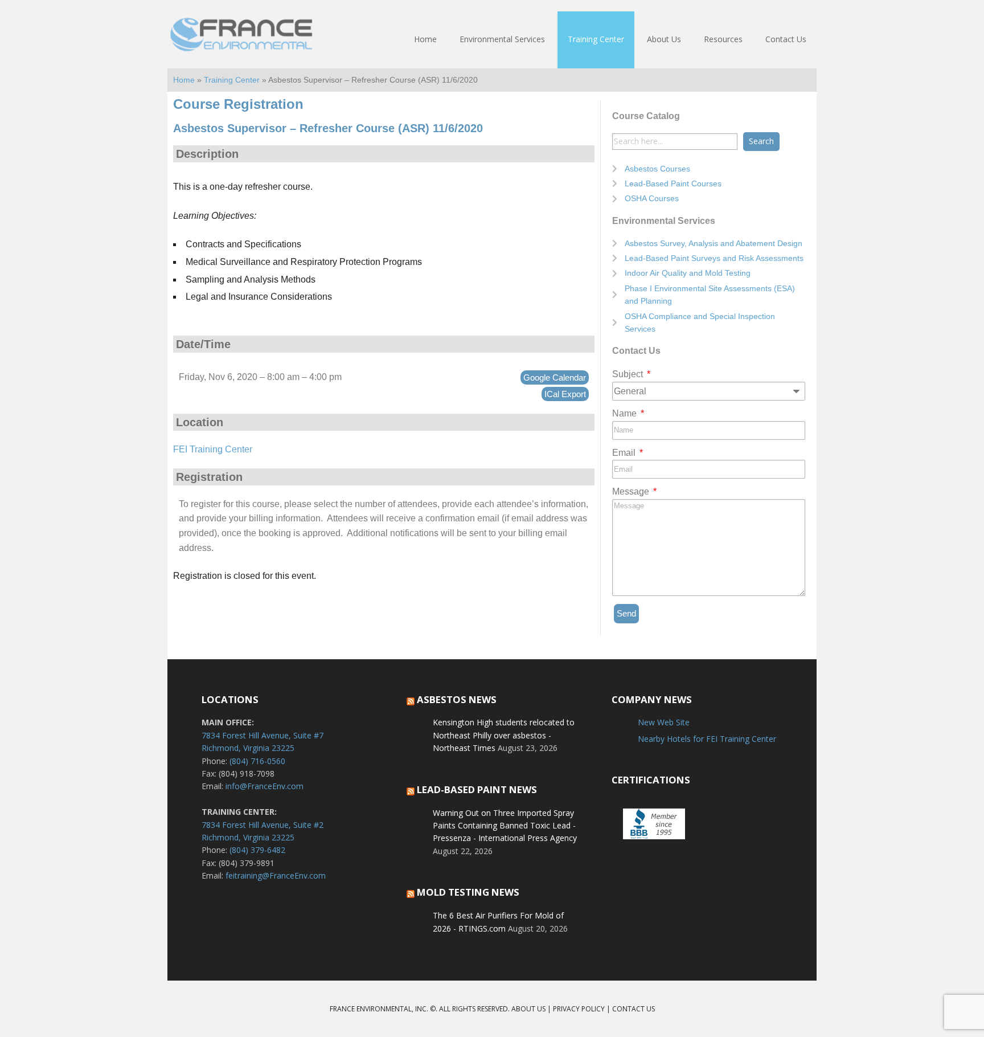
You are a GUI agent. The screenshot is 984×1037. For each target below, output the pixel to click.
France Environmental (241, 39)
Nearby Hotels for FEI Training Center (707, 738)
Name (625, 413)
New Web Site (664, 722)
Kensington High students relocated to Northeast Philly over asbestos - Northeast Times (504, 735)
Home (184, 80)
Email (625, 453)
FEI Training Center (212, 449)
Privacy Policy (579, 1009)
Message (631, 491)
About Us (528, 1009)
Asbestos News (457, 699)
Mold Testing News (468, 892)
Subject (628, 374)
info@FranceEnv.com (265, 786)
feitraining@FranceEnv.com (276, 875)
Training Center (232, 80)
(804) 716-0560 (257, 761)
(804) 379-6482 (257, 849)
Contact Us (633, 1009)
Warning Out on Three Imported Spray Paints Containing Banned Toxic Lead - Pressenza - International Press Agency (505, 825)
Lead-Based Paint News (477, 789)
